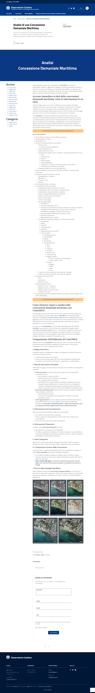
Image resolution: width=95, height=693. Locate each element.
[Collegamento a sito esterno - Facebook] (69, 8)
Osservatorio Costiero (25, 8)
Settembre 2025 (13, 103)
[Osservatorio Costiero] (8, 8)
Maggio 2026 (12, 90)
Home (14, 19)
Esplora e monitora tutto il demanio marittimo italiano (51, 13)
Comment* (39, 590)
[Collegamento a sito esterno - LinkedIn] (74, 8)
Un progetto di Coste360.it (12, 2)
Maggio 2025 (12, 107)
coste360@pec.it (52, 672)
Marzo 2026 (12, 94)
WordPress (15, 686)
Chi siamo (9, 13)
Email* (38, 608)
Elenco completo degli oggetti (43, 461)
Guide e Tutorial (21, 19)
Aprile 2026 (12, 92)
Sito (38, 615)
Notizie (11, 126)
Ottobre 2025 (12, 101)
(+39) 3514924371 (11, 679)
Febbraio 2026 (13, 95)
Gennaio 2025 (12, 111)
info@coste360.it (53, 677)
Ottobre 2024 (12, 113)
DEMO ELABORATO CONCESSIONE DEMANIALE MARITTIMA (57, 131)
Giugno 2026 (12, 88)
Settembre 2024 (13, 115)
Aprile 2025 (12, 109)
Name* (38, 601)
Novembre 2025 (13, 99)
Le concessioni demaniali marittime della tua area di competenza (57, 317)
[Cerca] (87, 8)
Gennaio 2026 (12, 97)
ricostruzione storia (57, 403)
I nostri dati (18, 13)
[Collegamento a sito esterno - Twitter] (71, 8)
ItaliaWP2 (29, 686)
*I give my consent (42, 627)
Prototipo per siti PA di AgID (44, 686)
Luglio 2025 (12, 105)
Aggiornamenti (13, 122)
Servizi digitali (29, 13)
